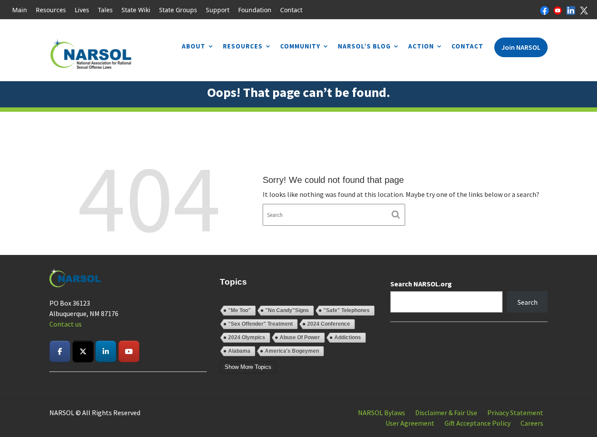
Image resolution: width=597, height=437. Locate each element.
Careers (532, 423)
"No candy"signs (287, 310)
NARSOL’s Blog (364, 46)
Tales (105, 10)
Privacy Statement (515, 412)
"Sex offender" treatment (260, 324)
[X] (584, 9)
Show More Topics (248, 367)
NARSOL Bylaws (381, 412)
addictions (347, 337)
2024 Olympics (246, 337)
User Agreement (409, 423)
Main (19, 10)
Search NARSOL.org (421, 283)
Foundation (254, 10)
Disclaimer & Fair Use (446, 412)
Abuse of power (300, 337)
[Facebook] (544, 9)
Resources (51, 10)
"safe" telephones (346, 310)
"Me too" (239, 310)
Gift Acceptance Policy (477, 423)
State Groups (178, 10)
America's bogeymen (292, 351)
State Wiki (135, 10)
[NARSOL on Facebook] (59, 351)
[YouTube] (557, 9)
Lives (82, 10)
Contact (291, 10)
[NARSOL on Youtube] (128, 351)
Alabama (239, 351)
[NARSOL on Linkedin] (105, 351)
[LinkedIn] (570, 9)
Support (217, 10)
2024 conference (328, 324)
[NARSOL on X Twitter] (83, 351)
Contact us (65, 324)
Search (527, 302)
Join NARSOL (521, 47)
